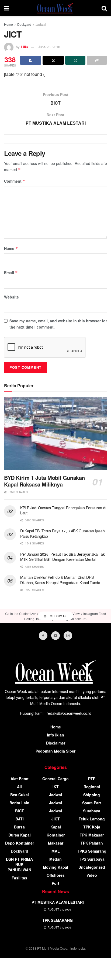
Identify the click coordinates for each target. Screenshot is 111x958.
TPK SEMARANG (57, 920)
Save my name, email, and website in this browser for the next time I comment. (58, 323)
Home (8, 24)
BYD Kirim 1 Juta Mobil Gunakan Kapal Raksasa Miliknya (44, 481)
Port (55, 883)
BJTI (19, 818)
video (91, 875)
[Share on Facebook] (30, 60)
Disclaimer (55, 743)
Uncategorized (91, 867)
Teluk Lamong (92, 818)
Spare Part (91, 802)
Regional (92, 786)
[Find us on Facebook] (43, 635)
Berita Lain (19, 802)
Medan (55, 859)
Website (11, 297)
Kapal (55, 827)
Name (11, 248)
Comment (14, 181)
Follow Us (57, 616)
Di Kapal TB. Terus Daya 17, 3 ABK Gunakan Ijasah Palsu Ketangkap (62, 533)
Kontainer (56, 835)
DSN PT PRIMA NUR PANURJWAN (19, 864)
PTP (91, 778)
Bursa (19, 827)
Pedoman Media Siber (55, 751)
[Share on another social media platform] (97, 60)
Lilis (24, 46)
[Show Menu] (6, 8)
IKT (56, 786)
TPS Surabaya (92, 859)
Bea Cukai (19, 794)
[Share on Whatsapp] (75, 60)
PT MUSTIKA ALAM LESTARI (58, 902)
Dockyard (24, 24)
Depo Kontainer (19, 843)
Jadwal (41, 24)
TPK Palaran (92, 843)
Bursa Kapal (19, 835)
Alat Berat (20, 778)
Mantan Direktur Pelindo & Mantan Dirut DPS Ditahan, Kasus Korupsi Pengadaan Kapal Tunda (60, 579)
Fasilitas (19, 877)
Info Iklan (55, 735)
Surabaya (91, 810)
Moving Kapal (55, 867)
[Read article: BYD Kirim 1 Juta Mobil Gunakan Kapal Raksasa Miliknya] (55, 433)
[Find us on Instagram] (68, 635)
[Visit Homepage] (55, 8)
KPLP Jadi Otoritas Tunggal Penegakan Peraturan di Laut (63, 510)
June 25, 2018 (49, 46)
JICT (55, 818)
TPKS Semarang (91, 851)
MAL (55, 851)
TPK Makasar (92, 835)
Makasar (55, 843)
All (19, 786)
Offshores (56, 875)
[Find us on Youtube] (55, 635)
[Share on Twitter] (53, 60)
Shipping (91, 794)
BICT (19, 810)
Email (11, 272)
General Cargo (55, 778)
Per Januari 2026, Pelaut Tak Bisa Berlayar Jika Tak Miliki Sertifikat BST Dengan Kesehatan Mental (62, 556)
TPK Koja (91, 827)
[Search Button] (104, 8)
